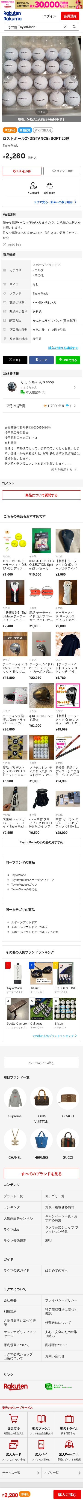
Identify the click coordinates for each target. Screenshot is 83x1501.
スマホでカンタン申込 (13, 1457)
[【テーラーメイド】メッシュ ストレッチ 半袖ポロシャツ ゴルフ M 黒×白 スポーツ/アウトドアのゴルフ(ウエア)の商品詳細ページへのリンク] (68, 644)
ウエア (59, 659)
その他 (39, 275)
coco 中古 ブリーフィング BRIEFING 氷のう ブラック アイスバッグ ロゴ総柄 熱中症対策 (41, 828)
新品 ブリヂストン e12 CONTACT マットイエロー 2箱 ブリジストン (14, 774)
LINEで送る (69, 360)
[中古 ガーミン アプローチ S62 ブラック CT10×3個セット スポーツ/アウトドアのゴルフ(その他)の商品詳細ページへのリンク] (68, 798)
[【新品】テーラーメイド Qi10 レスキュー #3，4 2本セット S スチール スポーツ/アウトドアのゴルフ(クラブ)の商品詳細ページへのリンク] (68, 695)
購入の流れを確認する (63, 347)
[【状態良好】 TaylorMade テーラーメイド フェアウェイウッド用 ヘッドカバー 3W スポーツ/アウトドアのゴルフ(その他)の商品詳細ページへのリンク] (15, 592)
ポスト (16, 360)
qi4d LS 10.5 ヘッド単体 (41, 718)
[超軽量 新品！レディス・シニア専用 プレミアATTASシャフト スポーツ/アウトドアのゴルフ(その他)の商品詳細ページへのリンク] (68, 747)
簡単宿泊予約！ (69, 1431)
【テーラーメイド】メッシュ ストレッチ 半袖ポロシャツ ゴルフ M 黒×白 (66, 671)
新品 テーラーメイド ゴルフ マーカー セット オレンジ (41, 618)
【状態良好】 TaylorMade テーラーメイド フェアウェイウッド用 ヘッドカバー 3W (15, 619)
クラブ (6, 659)
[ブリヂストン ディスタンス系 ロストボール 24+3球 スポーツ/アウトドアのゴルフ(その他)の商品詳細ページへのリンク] (41, 747)
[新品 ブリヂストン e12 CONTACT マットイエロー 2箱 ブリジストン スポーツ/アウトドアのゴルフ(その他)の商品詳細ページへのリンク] (15, 747)
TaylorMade (10, 145)
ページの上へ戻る (41, 1062)
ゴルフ (39, 270)
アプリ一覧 (51, 1472)
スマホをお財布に (41, 1457)
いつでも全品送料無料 (41, 1431)
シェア (42, 360)
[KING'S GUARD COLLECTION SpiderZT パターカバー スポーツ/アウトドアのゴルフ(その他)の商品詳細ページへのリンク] (41, 540)
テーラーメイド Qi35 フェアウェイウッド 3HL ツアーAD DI (15, 669)
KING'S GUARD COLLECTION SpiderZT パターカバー (41, 566)
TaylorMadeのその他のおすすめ (41, 842)
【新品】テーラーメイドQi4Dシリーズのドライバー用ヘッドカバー (68, 566)
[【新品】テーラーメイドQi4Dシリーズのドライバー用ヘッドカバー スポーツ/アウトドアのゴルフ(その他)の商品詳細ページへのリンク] (68, 540)
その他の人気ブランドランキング (53, 1036)
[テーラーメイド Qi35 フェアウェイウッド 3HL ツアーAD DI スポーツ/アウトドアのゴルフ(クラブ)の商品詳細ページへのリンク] (15, 644)
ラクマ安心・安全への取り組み (53, 202)
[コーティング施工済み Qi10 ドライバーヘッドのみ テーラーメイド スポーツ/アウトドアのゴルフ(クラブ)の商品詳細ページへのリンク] (15, 695)
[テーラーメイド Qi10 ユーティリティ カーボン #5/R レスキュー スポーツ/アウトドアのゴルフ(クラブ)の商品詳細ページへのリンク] (41, 644)
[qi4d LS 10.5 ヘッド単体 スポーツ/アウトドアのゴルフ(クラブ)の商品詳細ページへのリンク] (41, 695)
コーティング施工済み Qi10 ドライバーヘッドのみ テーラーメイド (15, 723)
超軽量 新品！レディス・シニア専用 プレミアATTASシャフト (68, 773)
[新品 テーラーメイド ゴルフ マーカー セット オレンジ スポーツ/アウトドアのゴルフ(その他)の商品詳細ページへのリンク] (41, 592)
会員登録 (70, 15)
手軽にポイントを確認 (69, 1457)
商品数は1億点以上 (14, 1431)
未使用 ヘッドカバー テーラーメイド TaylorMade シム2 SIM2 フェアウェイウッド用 (15, 828)
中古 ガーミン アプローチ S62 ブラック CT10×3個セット (67, 824)
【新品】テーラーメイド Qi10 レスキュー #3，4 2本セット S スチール (68, 723)
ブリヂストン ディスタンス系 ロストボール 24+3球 (41, 773)
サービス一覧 (11, 1472)
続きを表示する (61, 469)
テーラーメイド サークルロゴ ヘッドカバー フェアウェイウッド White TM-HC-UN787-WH (67, 621)
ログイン (49, 15)
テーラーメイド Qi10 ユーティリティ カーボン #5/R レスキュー (41, 669)
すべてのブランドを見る (41, 1173)
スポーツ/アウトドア (47, 264)
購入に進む (67, 1494)
